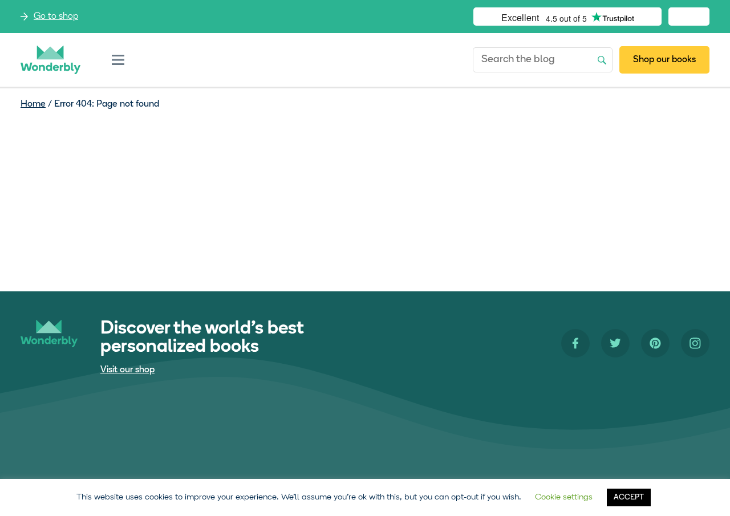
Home (33, 104)
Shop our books (664, 59)
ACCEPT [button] (629, 497)
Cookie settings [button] (564, 497)
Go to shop (56, 16)
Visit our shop (127, 370)
